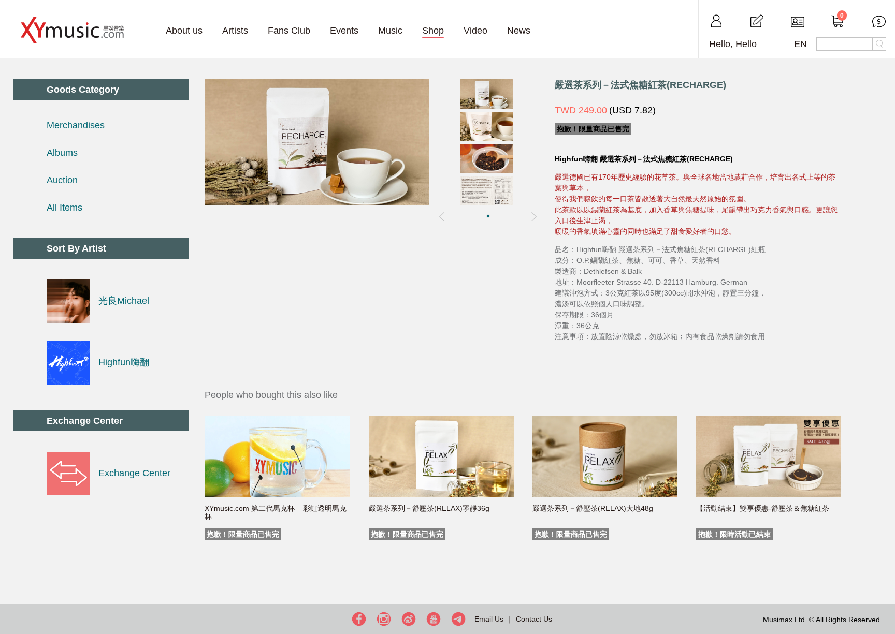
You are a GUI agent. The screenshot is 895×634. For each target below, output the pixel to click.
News (518, 30)
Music (390, 30)
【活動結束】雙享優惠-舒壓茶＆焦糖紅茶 (762, 508)
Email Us (488, 619)
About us (184, 30)
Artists (235, 30)
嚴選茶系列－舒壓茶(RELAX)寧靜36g (429, 508)
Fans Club (289, 30)
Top (884, 592)
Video (475, 30)
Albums (62, 152)
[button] (488, 216)
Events (344, 30)
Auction (62, 180)
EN (800, 44)
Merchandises (76, 125)
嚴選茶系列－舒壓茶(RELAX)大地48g (592, 508)
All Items (64, 207)
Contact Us (534, 619)
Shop (433, 30)
